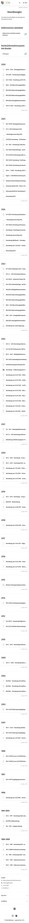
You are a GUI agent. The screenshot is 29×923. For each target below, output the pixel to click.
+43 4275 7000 (6, 885)
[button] (6, 888)
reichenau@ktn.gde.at (8, 883)
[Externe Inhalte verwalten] (16, 916)
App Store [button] (3, 895)
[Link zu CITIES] (14, 909)
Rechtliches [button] (4, 901)
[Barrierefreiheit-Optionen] (13, 916)
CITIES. (23, 920)
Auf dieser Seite (22, 7)
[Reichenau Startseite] (2, 2)
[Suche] (19, 3)
